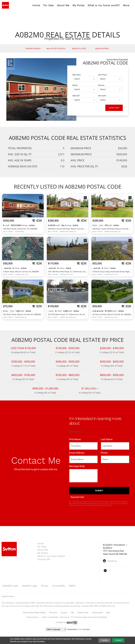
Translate (86, 629)
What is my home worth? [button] (104, 5)
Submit (99, 490)
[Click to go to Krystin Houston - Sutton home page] (5, 5)
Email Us (112, 561)
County (64, 612)
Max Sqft (102, 95)
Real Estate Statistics (56, 48)
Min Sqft (76, 95)
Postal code (83, 612)
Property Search (32, 48)
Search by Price (102, 48)
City (72, 612)
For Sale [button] (48, 5)
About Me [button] (63, 5)
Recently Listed (79, 48)
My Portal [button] (78, 5)
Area (108, 612)
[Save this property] (41, 197)
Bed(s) (75, 85)
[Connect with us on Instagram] (105, 570)
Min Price (77, 75)
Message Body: (77, 466)
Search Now (114, 108)
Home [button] (36, 5)
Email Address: (77, 452)
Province (53, 612)
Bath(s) (101, 85)
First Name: (75, 439)
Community (97, 612)
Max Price (102, 75)
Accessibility (58, 585)
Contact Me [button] (43, 559)
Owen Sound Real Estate (34, 612)
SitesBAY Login (29, 585)
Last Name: (107, 439)
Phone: (104, 452)
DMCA (72, 585)
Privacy (44, 585)
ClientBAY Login (10, 585)
